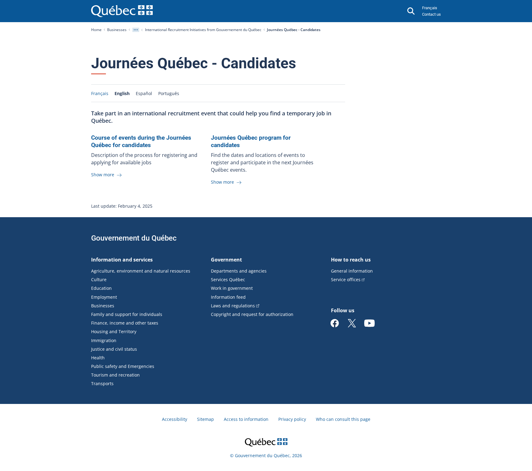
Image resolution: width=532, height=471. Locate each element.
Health (98, 358)
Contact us (431, 14)
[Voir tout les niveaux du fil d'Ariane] (135, 29)
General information (352, 271)
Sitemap (205, 419)
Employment (104, 297)
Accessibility (174, 419)
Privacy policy (292, 419)
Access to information (246, 419)
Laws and (233, 306)
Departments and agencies (239, 271)
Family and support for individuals (126, 314)
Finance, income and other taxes (124, 323)
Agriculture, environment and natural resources (140, 271)
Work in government (232, 288)
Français (429, 8)
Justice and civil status (114, 349)
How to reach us (351, 259)
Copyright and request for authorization (252, 314)
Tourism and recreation (115, 375)
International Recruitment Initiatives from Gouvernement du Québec (203, 29)
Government (226, 259)
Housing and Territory (113, 331)
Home (96, 29)
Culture (99, 279)
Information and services (122, 259)
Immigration (103, 340)
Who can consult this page (343, 419)
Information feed (228, 297)
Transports (102, 383)
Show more (103, 175)
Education (101, 288)
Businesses (117, 29)
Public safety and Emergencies (122, 366)
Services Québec (228, 279)
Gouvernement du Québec (134, 238)
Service (346, 279)
